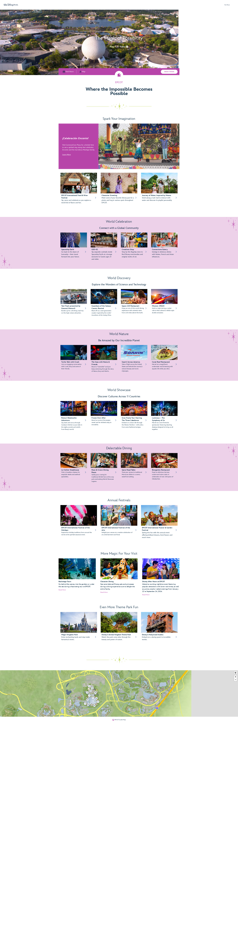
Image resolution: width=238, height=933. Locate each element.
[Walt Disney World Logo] (11, 4)
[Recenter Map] (235, 672)
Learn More (66, 155)
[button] (119, 46)
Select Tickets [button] (169, 72)
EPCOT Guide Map (120, 720)
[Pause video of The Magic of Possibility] (235, 13)
